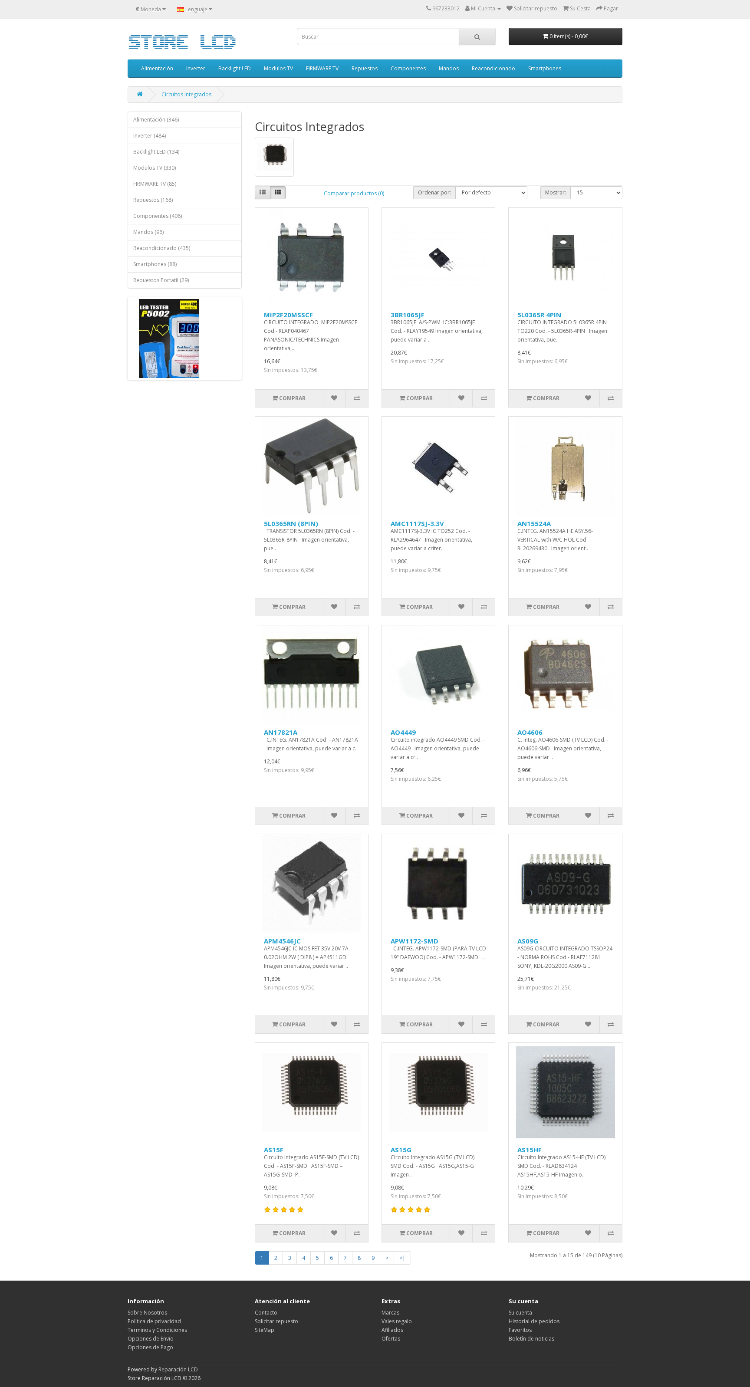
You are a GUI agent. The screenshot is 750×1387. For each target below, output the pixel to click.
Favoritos (520, 1330)
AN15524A (534, 523)
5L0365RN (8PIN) (291, 523)
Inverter (195, 68)
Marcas (390, 1312)
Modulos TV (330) (154, 167)
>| (402, 1258)
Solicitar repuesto (276, 1321)
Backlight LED (234, 68)
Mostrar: (555, 192)
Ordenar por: (434, 192)
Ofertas (391, 1338)
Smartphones (544, 68)
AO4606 (530, 732)
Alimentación (157, 68)
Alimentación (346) (156, 119)
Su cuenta (520, 1312)
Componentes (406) (157, 216)
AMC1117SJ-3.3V (417, 523)
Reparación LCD (178, 1369)
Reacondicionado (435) (161, 248)
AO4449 (403, 732)
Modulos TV (278, 68)
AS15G (401, 1149)
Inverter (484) (149, 135)
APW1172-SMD (414, 941)
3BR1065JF (407, 314)
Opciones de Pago (150, 1347)
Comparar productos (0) (354, 193)
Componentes (408, 68)
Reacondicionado (493, 68)
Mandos (449, 68)
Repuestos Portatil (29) (161, 280)
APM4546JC (282, 941)
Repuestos (365, 68)
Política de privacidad (154, 1321)
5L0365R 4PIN (539, 314)
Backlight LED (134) (156, 151)
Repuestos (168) (153, 200)
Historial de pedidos (534, 1321)
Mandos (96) (148, 232)
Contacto (266, 1312)
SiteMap (264, 1330)
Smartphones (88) (155, 264)
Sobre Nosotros (147, 1312)
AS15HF (529, 1149)
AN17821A (280, 732)
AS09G (527, 941)
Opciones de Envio (151, 1338)
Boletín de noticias (531, 1338)
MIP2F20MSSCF (288, 314)
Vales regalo (397, 1321)
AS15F (273, 1149)
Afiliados (392, 1330)
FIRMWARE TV (322, 68)
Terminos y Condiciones (157, 1330)
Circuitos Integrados (186, 94)
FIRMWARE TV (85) (154, 183)
